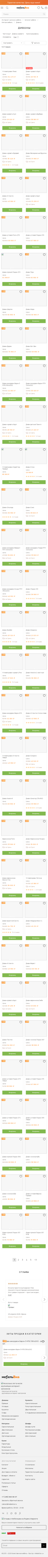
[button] (11, 67)
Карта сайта (30, 1479)
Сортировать (7, 43)
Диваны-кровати (18, 34)
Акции (4, 1468)
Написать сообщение (24, 1527)
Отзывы (5, 1490)
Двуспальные (30, 1409)
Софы (4, 1413)
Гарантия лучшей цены (34, 1472)
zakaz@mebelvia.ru (9, 1504)
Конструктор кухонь (9, 1453)
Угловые (5, 1406)
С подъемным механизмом (35, 1413)
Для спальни (30, 1436)
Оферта (5, 1486)
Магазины (29, 1468)
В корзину (12, 89)
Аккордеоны (7, 37)
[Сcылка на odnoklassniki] (7, 1513)
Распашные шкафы (32, 1430)
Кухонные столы (8, 1450)
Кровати (28, 1400)
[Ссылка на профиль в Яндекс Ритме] (19, 1513)
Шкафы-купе (30, 1427)
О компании (30, 1465)
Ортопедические (8, 1419)
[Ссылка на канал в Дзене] (15, 1513)
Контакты (29, 1475)
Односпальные (31, 1403)
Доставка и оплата (9, 1472)
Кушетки (5, 1409)
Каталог (5, 1465)
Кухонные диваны (32, 34)
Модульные (6, 1447)
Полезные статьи (9, 1483)
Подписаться (43, 1545)
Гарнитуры (6, 1444)
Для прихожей (31, 1433)
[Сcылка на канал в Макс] (11, 1513)
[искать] (44, 14)
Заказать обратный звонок (12, 1500)
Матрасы (5, 1424)
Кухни (4, 1441)
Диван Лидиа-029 (15, 1317)
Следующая (35, 1260)
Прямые (5, 1403)
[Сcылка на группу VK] (3, 1513)
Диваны (5, 1400)
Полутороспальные (33, 1406)
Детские (5, 1433)
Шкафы (28, 1424)
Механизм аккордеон (10, 1416)
